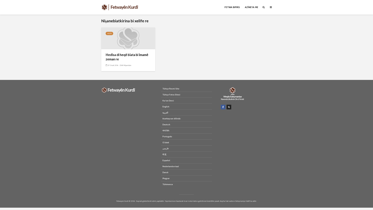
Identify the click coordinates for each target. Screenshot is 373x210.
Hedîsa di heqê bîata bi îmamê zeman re (127, 57)
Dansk (165, 172)
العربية (165, 112)
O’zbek (165, 142)
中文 (164, 154)
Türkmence (167, 184)
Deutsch (166, 124)
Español (166, 160)
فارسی (165, 148)
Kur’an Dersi (168, 100)
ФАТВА (165, 130)
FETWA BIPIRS (232, 7)
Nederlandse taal (170, 166)
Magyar (166, 178)
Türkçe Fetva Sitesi (171, 94)
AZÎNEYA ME (251, 7)
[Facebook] (223, 107)
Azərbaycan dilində (171, 118)
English (165, 106)
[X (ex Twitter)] (229, 107)
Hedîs (109, 33)
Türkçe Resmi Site (170, 88)
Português (167, 136)
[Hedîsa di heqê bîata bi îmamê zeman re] (128, 38)
